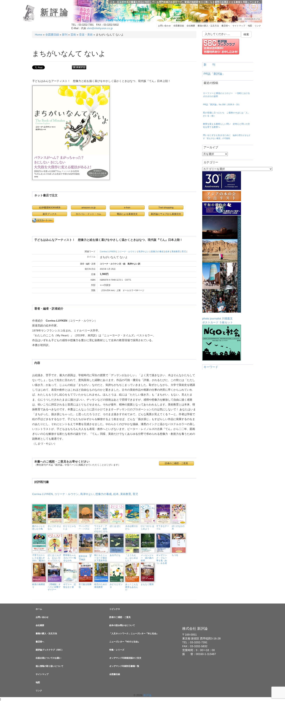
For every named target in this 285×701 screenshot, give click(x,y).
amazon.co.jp (88, 207)
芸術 (73, 34)
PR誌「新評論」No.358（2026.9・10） (222, 104)
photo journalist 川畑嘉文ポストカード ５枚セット (217, 320)
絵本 (167, 251)
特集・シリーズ (116, 650)
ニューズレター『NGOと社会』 (124, 641)
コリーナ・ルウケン (127, 251)
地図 (250, 25)
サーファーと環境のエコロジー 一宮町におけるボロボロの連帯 (226, 94)
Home (38, 34)
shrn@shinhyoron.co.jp (100, 28)
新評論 (55, 12)
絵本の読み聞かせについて (122, 625)
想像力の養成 (157, 251)
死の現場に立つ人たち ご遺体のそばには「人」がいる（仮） (226, 114)
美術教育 (175, 251)
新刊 (64, 34)
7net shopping (166, 207)
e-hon (127, 207)
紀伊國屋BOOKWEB (49, 207)
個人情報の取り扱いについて (49, 666)
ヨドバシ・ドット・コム (88, 214)
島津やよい (143, 251)
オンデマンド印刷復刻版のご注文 (125, 658)
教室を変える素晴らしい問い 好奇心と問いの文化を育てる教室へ (226, 125)
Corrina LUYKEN (108, 251)
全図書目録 (178, 25)
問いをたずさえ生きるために (226, 136)
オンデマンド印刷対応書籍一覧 (124, 666)
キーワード (211, 367)
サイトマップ (238, 25)
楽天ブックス (50, 214)
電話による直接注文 (127, 214)
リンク (258, 25)
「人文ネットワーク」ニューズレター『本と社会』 (133, 633)
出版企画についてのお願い (48, 658)
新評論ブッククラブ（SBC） (50, 650)
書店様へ (225, 25)
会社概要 (191, 25)
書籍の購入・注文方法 (208, 25)
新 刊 (209, 64)
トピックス (114, 609)
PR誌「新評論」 (214, 73)
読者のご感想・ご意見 (120, 617)
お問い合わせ (164, 25)
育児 (184, 251)
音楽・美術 (86, 34)
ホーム (39, 609)
